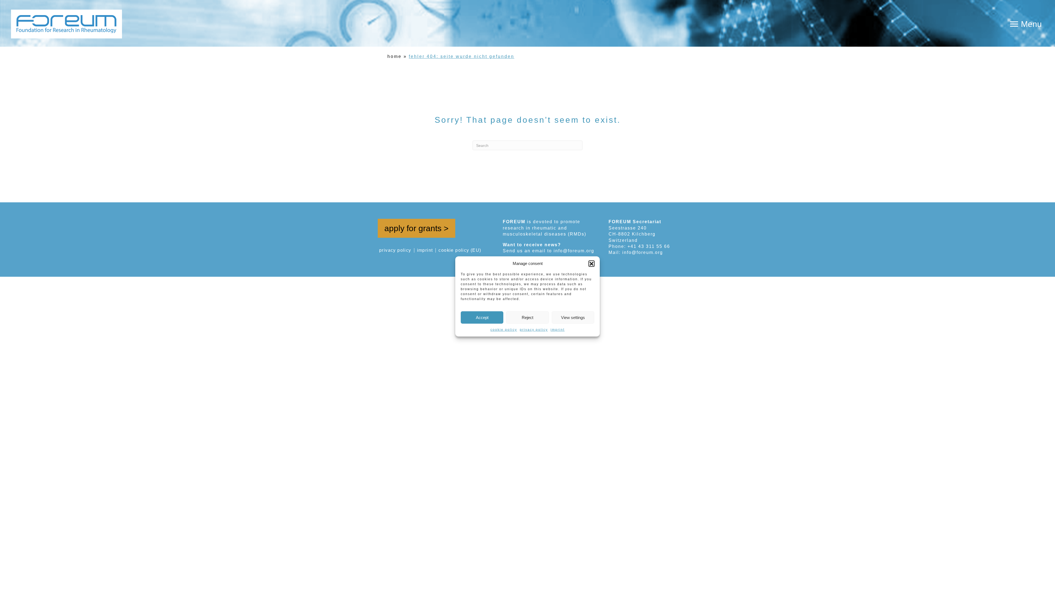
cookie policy (503, 330)
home (394, 56)
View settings (573, 317)
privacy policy (534, 330)
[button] (591, 263)
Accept (482, 317)
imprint (558, 330)
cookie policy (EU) (459, 250)
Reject (527, 317)
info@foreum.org (574, 250)
